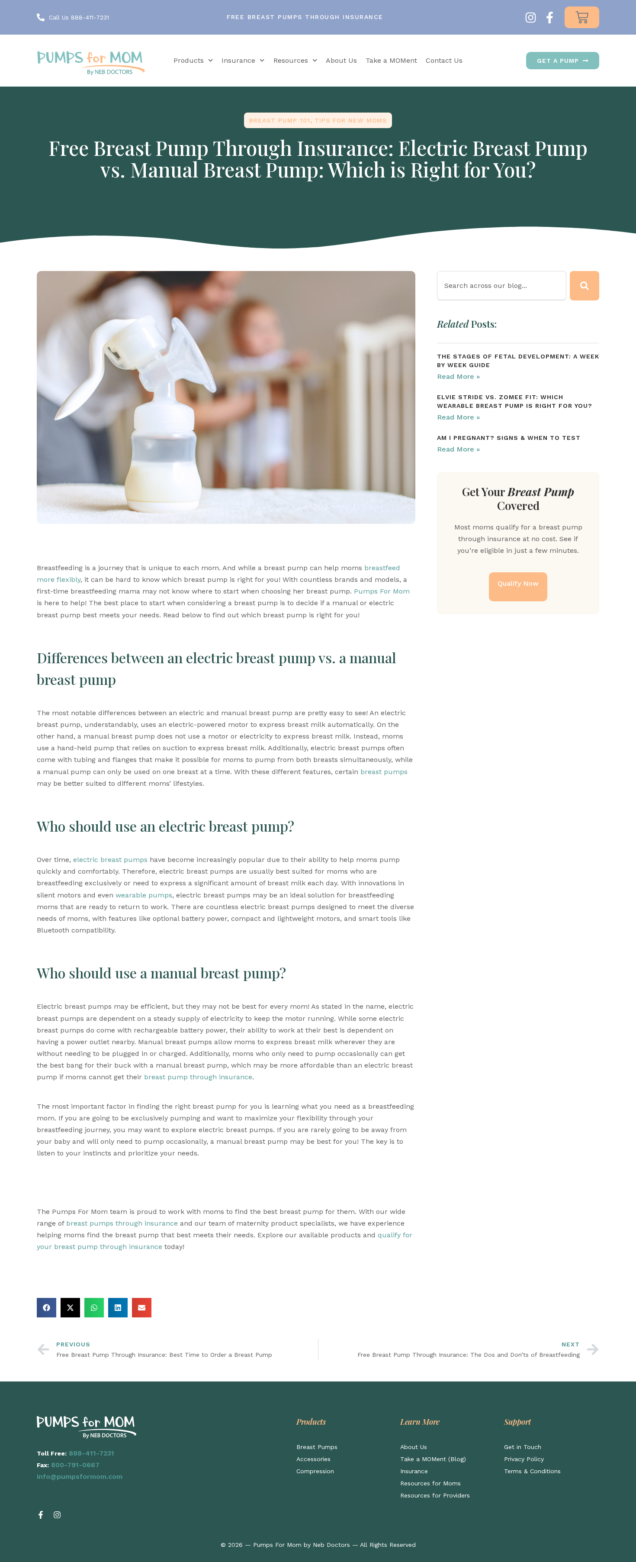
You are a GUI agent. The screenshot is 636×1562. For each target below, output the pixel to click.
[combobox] (501, 285)
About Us (341, 60)
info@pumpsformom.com (79, 1476)
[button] (46, 1307)
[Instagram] (530, 17)
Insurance (238, 60)
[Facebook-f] (549, 17)
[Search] (584, 285)
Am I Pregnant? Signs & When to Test (509, 437)
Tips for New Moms (351, 120)
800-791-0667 (75, 1465)
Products (188, 60)
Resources (290, 60)
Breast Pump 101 (279, 120)
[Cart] (582, 17)
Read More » (458, 376)
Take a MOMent (391, 60)
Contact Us (444, 60)
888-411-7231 (91, 1453)
